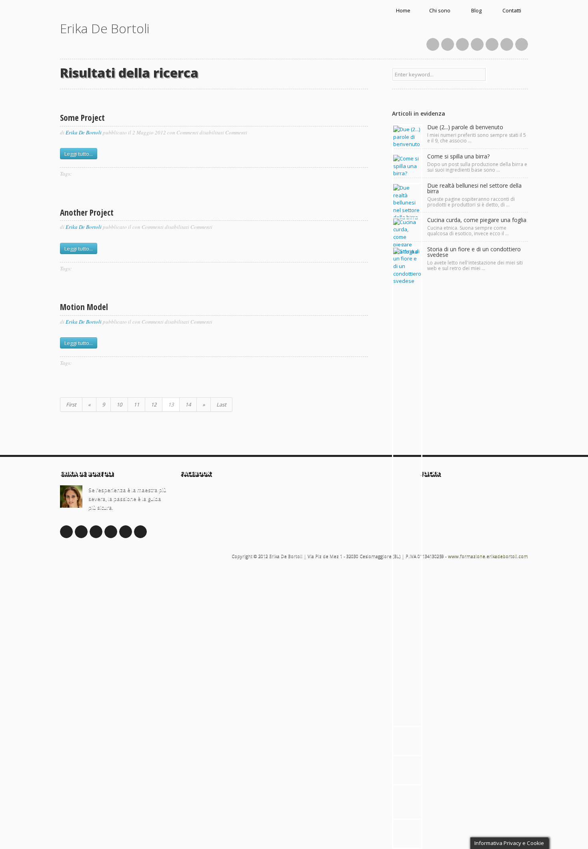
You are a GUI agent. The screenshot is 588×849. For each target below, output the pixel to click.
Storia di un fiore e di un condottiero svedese (474, 251)
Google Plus (96, 531)
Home (403, 10)
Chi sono (439, 10)
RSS (521, 44)
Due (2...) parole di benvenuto (465, 127)
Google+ (462, 44)
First (71, 404)
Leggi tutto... (78, 153)
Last (221, 404)
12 (153, 404)
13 (171, 404)
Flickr (506, 44)
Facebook (432, 44)
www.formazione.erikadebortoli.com (488, 556)
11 (136, 404)
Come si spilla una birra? (458, 156)
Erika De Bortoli (105, 28)
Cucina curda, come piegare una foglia (476, 220)
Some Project (82, 117)
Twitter (447, 44)
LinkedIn (492, 44)
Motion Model (84, 306)
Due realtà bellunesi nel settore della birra (474, 188)
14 (188, 404)
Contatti (511, 10)
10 (119, 404)
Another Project (87, 212)
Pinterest (477, 44)
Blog (476, 10)
